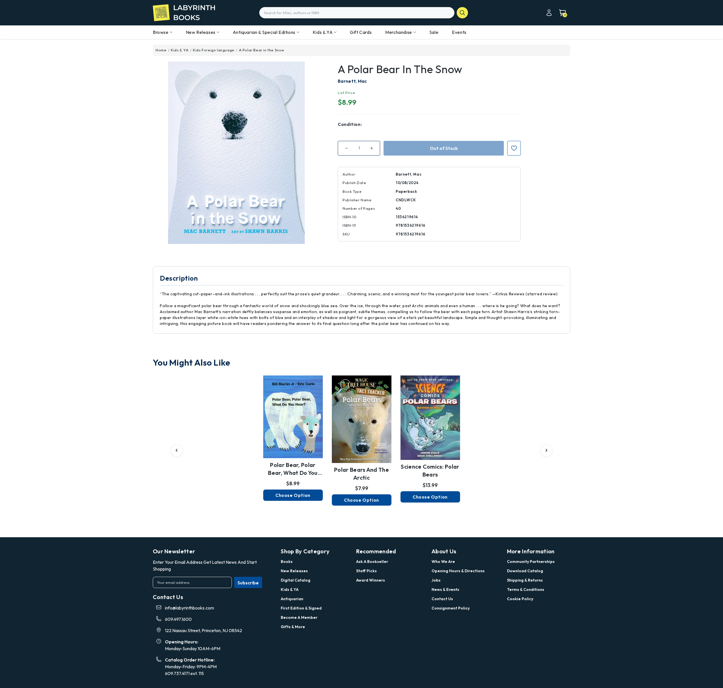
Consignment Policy (451, 608)
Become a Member (299, 617)
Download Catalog (525, 570)
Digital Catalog (295, 580)
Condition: (350, 124)
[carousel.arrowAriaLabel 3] (176, 450)
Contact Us (442, 598)
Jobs (436, 580)
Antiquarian (292, 598)
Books (287, 561)
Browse (161, 32)
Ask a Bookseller (372, 561)
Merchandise (398, 32)
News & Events (445, 589)
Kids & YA (323, 32)
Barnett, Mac (352, 81)
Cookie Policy (520, 598)
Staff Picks (366, 570)
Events (459, 32)
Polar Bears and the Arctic (361, 473)
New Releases (200, 32)
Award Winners (370, 580)
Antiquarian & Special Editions (264, 32)
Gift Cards (361, 32)
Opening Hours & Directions (458, 570)
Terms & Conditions (525, 589)
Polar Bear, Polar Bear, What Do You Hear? (292, 469)
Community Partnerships (531, 561)
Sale (433, 32)
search (462, 12)
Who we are (443, 561)
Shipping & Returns (525, 580)
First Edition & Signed (301, 608)
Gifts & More (293, 626)
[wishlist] (292, 414)
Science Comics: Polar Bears (430, 470)
